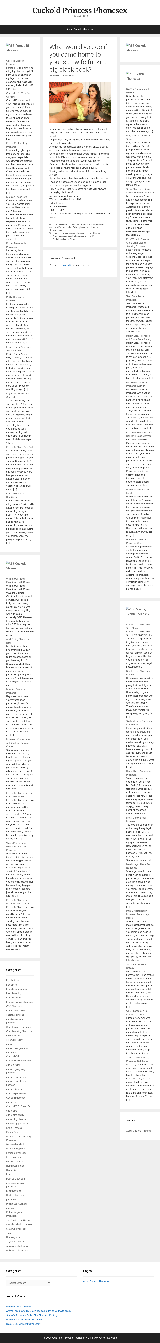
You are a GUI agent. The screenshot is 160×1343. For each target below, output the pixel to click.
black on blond (13, 997)
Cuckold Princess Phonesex (80, 10)
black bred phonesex (17, 989)
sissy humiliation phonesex (20, 1224)
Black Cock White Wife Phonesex (23, 1324)
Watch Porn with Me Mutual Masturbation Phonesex (16, 846)
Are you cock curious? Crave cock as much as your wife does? (38, 1311)
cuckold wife (55, 227)
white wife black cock (17, 1246)
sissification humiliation (18, 1220)
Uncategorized (55, 230)
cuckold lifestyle (60, 224)
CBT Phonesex (14, 1006)
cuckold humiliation (16, 1077)
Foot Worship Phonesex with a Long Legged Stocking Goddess (138, 243)
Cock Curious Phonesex (18, 1027)
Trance (9, 1233)
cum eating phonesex (17, 1123)
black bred (11, 984)
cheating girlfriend (15, 1014)
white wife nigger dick (17, 1250)
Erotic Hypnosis (14, 1128)
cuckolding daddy (15, 1115)
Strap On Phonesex (16, 1228)
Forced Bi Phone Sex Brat (19, 447)
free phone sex (13, 1157)
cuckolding (11, 1110)
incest (9, 1174)
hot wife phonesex (15, 1161)
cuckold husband (94, 233)
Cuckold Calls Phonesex (18, 1060)
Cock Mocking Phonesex (19, 1031)
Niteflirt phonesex (15, 1195)
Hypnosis (11, 1170)
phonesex (94, 227)
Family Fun (12, 1132)
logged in (67, 265)
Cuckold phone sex (77, 224)
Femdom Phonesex (16, 1153)
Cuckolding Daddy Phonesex (66, 239)
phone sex (84, 227)
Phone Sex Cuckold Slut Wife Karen (24, 1319)
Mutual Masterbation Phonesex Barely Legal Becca (138, 914)
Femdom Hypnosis (16, 1148)
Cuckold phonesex (95, 224)
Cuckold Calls (13, 1056)
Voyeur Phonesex (15, 1241)
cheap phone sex (60, 233)
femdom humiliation (16, 1144)
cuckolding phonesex (17, 1119)
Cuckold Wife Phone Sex (19, 1106)
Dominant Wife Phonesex (19, 1306)
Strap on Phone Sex (16, 197)
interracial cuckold (15, 1178)
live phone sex (13, 1190)
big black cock (13, 980)
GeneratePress (108, 1337)
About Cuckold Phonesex (80, 29)
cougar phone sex (77, 233)
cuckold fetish (13, 1064)
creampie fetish (14, 1035)
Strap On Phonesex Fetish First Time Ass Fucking (31, 1315)
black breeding (13, 993)
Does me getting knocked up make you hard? (73, 236)
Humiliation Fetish (70, 227)
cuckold (10, 1044)
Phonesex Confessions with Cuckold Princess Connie (18, 743)
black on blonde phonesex (19, 1002)
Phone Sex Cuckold (16, 1203)
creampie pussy (14, 1039)
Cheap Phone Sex (15, 1010)
